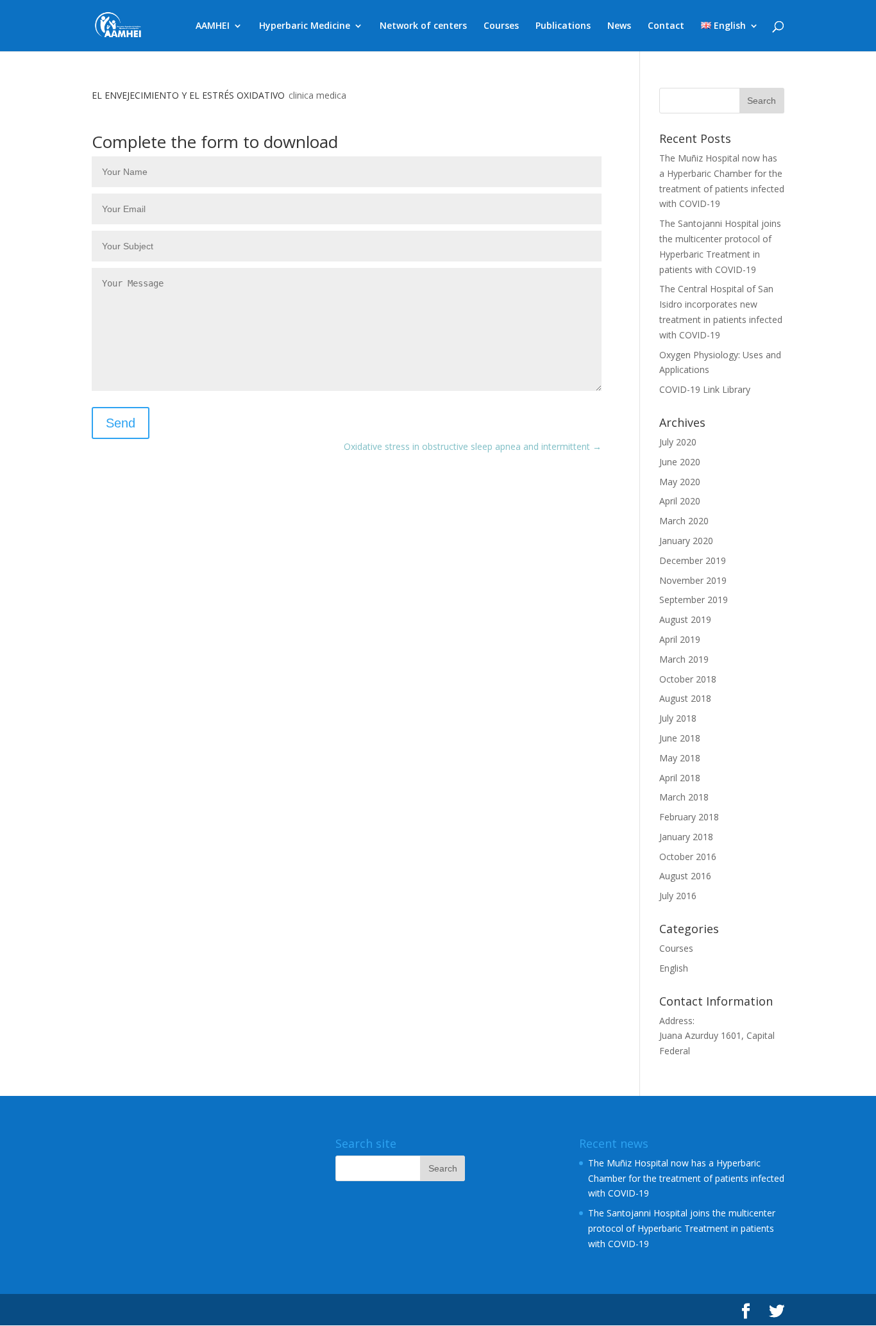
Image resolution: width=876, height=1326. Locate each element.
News (619, 26)
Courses (501, 26)
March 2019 (684, 659)
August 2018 (685, 698)
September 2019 (693, 599)
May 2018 (679, 758)
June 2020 (679, 462)
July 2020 (677, 442)
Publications (563, 26)
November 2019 (693, 580)
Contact (666, 26)
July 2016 (677, 896)
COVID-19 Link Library (704, 389)
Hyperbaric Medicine (304, 26)
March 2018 (684, 797)
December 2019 (692, 560)
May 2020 (679, 482)
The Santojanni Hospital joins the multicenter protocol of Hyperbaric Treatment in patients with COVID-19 (681, 1228)
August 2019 (685, 619)
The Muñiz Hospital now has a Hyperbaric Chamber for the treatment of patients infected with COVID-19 (686, 1178)
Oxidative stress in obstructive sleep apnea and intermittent (473, 446)
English (673, 968)
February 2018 (689, 817)
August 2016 (685, 876)
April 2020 (679, 501)
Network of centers (423, 26)
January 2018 (686, 837)
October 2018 (687, 679)
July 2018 (677, 718)
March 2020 (684, 521)
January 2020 (686, 541)
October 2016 (687, 856)
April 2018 (679, 778)
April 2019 (679, 639)
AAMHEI (213, 26)
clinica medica (317, 95)
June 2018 (679, 738)
